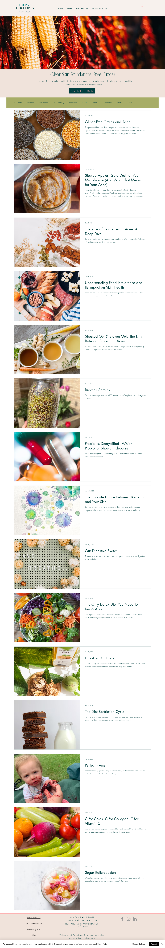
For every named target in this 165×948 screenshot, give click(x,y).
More (129, 102)
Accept (154, 944)
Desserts (73, 102)
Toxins (119, 102)
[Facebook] (122, 918)
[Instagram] (128, 918)
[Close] (161, 944)
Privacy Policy (75, 938)
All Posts (18, 102)
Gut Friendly (58, 102)
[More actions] (145, 115)
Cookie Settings (138, 944)
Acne (84, 102)
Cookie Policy (89, 938)
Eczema (95, 102)
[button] (69, 8)
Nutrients (43, 102)
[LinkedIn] (134, 918)
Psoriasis (108, 102)
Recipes (30, 102)
